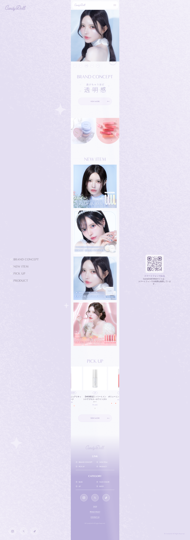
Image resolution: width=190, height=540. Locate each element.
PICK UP (81, 466)
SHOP (95, 506)
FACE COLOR (104, 482)
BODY (101, 486)
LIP (80, 486)
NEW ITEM (103, 462)
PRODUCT (103, 466)
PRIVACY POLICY (95, 512)
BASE (81, 482)
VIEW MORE (95, 101)
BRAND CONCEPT (85, 462)
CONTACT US (95, 517)
